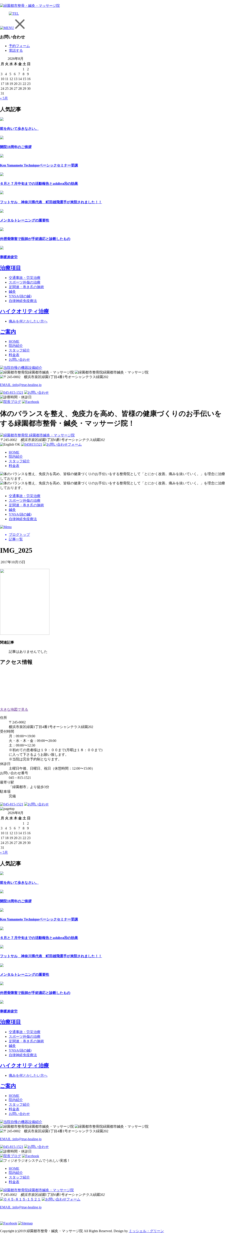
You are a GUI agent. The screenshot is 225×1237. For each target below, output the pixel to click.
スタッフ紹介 (19, 350)
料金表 (14, 355)
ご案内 (8, 332)
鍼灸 (12, 291)
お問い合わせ (19, 359)
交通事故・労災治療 (24, 278)
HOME (14, 341)
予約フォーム (19, 46)
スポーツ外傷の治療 (24, 282)
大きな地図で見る (14, 709)
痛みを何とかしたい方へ (28, 321)
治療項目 (10, 268)
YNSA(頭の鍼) (20, 296)
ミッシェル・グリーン (146, 1231)
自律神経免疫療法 (23, 301)
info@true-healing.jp (21, 385)
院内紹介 (16, 346)
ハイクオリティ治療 (24, 311)
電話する (16, 50)
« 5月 (4, 98)
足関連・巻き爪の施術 (26, 287)
